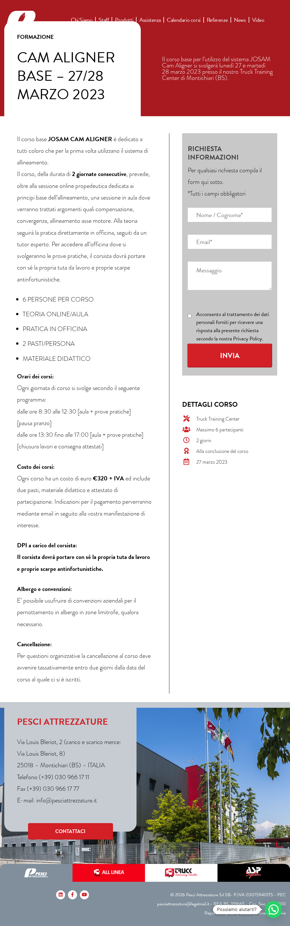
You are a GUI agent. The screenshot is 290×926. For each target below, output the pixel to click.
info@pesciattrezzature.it (66, 800)
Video (258, 20)
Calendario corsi (184, 20)
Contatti (111, 25)
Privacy (262, 913)
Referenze (217, 20)
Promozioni (83, 25)
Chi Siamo (81, 20)
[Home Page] (36, 23)
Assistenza (150, 20)
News (240, 20)
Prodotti (124, 20)
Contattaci (70, 831)
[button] (273, 909)
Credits (245, 913)
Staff (104, 20)
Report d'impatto (219, 913)
